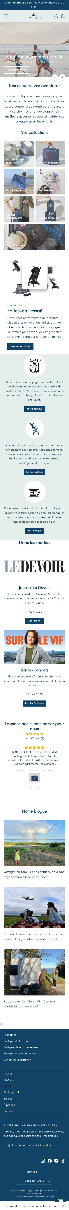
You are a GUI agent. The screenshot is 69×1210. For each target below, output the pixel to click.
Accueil (8, 1074)
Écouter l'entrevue (34, 703)
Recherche (10, 1035)
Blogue (8, 1099)
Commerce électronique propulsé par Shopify (35, 1196)
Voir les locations (20, 346)
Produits (9, 1080)
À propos (9, 1105)
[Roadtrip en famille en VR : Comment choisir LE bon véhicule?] (34, 972)
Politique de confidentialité (20, 1054)
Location (9, 1086)
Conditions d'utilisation (17, 1060)
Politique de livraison (16, 1041)
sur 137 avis (32, 738)
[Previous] (55, 77)
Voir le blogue (34, 531)
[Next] (62, 77)
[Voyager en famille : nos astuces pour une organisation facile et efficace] (34, 843)
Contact (8, 1111)
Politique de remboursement (21, 1047)
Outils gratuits (12, 1092)
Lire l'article (34, 621)
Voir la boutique (35, 409)
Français (32, 1172)
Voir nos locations (52, 70)
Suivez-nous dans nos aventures (30, 1126)
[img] (34, 734)
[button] (31, 787)
